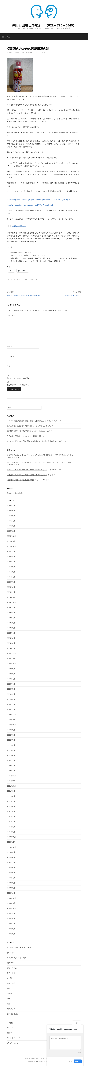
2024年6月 (11, 623)
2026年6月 (11, 510)
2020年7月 (11, 862)
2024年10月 (11, 602)
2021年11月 (11, 781)
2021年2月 (11, 827)
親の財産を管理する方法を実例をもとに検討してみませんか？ (29, 431)
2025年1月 (11, 592)
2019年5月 (11, 934)
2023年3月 (11, 699)
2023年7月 (11, 679)
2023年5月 (11, 689)
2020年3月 (11, 883)
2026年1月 (11, 531)
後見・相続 (11, 973)
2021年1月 (11, 832)
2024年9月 (11, 607)
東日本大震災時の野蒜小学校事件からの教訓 (24, 295)
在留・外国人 (12, 968)
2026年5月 (11, 516)
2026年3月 (11, 526)
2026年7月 (11, 505)
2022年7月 (11, 740)
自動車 (9, 993)
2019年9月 (11, 913)
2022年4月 (11, 755)
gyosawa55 (27, 52)
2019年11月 (11, 903)
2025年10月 (11, 546)
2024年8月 (11, 612)
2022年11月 (11, 720)
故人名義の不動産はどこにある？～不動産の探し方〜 (26, 436)
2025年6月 (11, 567)
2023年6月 (11, 684)
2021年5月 (11, 811)
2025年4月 (11, 577)
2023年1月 (11, 709)
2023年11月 (11, 658)
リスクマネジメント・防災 (20, 279)
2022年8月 (11, 735)
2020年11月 (11, 842)
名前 (9, 346)
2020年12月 (11, 837)
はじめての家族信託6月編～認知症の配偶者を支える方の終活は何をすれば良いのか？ (38, 441)
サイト (9, 366)
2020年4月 (11, 878)
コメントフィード (13, 1038)
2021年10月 (11, 786)
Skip (70, 1061)
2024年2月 (11, 643)
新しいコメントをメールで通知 (18, 378)
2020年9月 (11, 852)
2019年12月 (11, 898)
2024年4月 (11, 633)
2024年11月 (11, 597)
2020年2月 (11, 888)
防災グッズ (34, 279)
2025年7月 (11, 561)
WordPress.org (12, 1043)
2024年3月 (11, 638)
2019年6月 (11, 929)
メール (10, 356)
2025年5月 (11, 572)
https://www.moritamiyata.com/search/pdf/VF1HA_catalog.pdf (30, 205)
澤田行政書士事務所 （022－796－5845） (44, 25)
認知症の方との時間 (73, 295)
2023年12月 (11, 653)
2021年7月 (11, 801)
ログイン (10, 1028)
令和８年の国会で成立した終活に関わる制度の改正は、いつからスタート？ (34, 421)
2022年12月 (11, 714)
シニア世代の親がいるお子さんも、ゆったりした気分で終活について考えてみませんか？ (39, 455)
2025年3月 (11, 582)
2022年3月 (11, 760)
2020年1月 (11, 893)
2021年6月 (11, 806)
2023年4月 (11, 694)
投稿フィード (12, 1033)
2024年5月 (11, 628)
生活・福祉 (11, 983)
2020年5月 (11, 872)
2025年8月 (11, 556)
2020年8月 (11, 857)
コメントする (40, 52)
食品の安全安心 (12, 1014)
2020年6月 (11, 867)
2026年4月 (11, 521)
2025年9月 (11, 551)
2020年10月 (11, 847)
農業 (8, 1004)
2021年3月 (11, 821)
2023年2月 (11, 704)
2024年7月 (11, 618)
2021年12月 (11, 776)
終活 (8, 988)
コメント (11, 316)
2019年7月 (11, 924)
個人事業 (10, 963)
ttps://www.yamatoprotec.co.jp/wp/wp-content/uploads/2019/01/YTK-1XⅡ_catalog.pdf (39, 199)
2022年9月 (11, 730)
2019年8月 (11, 918)
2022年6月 (11, 745)
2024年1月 (11, 648)
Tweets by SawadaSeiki (15, 493)
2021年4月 (11, 816)
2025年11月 (11, 541)
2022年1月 (11, 770)
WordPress (39, 1061)
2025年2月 (11, 587)
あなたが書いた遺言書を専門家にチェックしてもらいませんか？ (30, 426)
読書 (8, 998)
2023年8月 (11, 674)
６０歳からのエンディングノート (19, 947)
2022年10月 (11, 725)
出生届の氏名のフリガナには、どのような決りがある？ (27, 470)
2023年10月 (11, 663)
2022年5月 (11, 750)
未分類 (9, 978)
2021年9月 (11, 791)
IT (50, 475)
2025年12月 (11, 536)
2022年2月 (11, 765)
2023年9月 (11, 669)
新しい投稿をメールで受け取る (18, 385)
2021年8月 (11, 796)
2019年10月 (11, 908)
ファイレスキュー (19, 226)
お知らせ (10, 953)
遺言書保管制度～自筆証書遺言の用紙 (20, 480)
